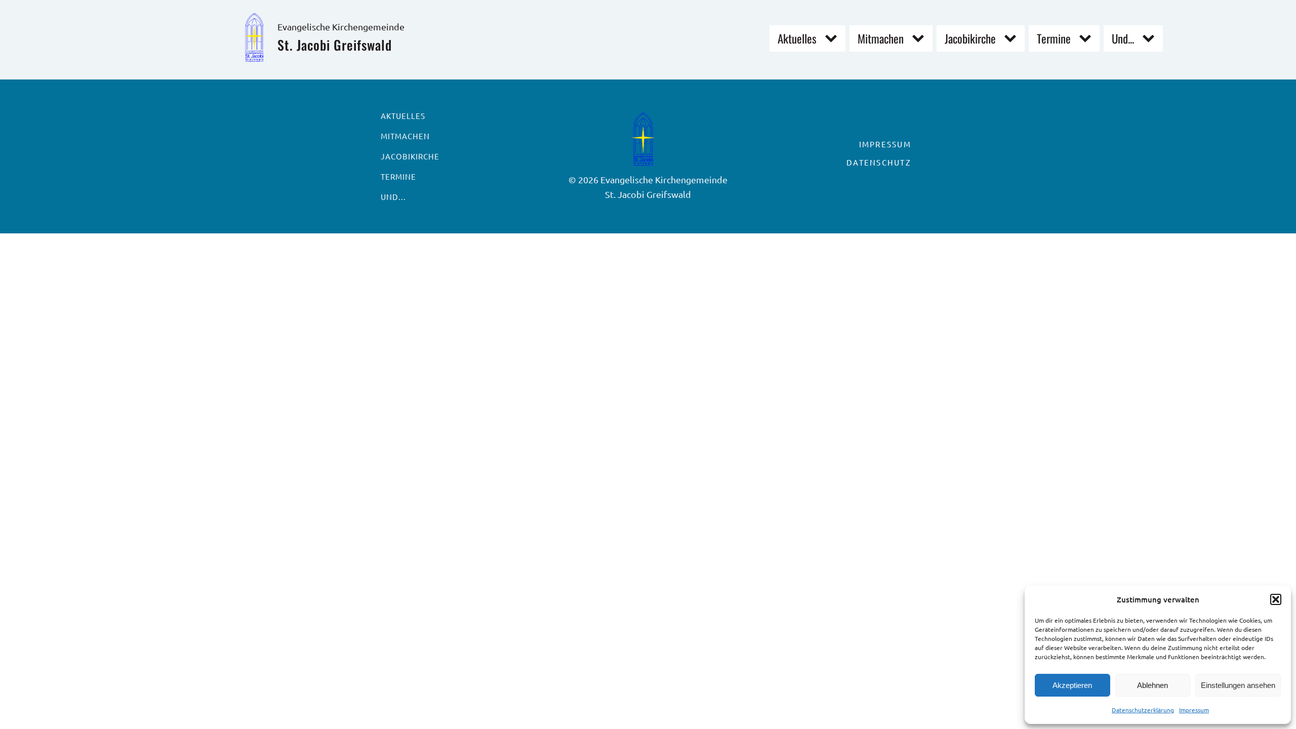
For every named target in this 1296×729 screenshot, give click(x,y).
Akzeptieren (1072, 685)
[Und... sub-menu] (1150, 38)
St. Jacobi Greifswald (334, 45)
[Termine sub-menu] (1087, 38)
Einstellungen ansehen (1238, 685)
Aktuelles (797, 38)
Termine (1054, 38)
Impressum (1194, 710)
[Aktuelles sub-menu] (833, 38)
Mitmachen (881, 38)
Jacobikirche (970, 38)
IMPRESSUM (885, 144)
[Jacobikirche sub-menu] (1012, 38)
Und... (1123, 38)
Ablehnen (1152, 685)
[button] (1276, 599)
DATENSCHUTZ (878, 162)
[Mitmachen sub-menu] (920, 38)
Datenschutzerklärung (1143, 710)
